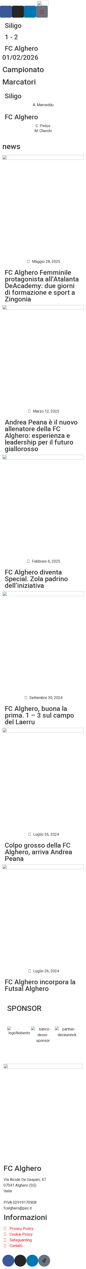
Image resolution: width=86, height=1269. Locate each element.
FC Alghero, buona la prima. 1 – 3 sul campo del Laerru (39, 715)
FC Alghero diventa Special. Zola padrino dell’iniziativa (36, 579)
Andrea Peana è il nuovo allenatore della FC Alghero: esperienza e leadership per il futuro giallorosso (41, 435)
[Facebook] (6, 12)
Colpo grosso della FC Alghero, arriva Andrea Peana (38, 852)
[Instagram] (18, 12)
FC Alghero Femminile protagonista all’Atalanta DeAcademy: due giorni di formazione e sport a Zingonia (42, 286)
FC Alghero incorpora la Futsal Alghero (40, 985)
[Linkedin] (30, 12)
